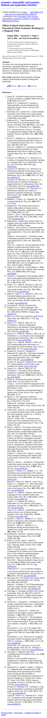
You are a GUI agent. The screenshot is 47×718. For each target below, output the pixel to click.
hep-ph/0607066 (23, 331)
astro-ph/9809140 (14, 643)
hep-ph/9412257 (13, 177)
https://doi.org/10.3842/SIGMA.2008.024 (21, 14)
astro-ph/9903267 (37, 650)
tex (29, 86)
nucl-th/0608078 (27, 360)
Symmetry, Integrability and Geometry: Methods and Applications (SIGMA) (20, 3)
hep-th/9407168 (33, 186)
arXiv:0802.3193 (36, 12)
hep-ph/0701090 (13, 377)
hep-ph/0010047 (30, 576)
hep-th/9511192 (18, 219)
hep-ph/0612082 (25, 340)
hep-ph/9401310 (34, 589)
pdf (9, 86)
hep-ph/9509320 (13, 197)
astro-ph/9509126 (18, 693)
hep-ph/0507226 (23, 292)
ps (19, 86)
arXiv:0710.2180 (30, 366)
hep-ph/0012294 (21, 516)
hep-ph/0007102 (21, 499)
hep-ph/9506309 (17, 490)
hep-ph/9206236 (21, 469)
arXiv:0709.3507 (30, 349)
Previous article (7, 713)
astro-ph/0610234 (21, 685)
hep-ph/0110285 (17, 508)
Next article (18, 713)
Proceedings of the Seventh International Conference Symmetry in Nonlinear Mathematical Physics (21, 18)
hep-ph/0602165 (21, 303)
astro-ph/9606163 (14, 704)
